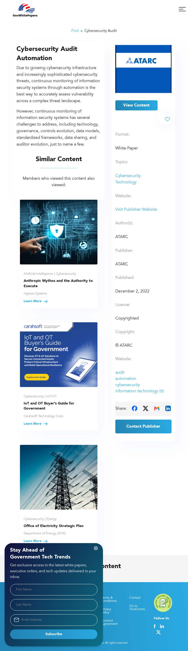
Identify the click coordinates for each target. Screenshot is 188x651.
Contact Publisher (143, 426)
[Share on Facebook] (135, 408)
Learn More (33, 301)
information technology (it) (139, 391)
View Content (136, 105)
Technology (126, 182)
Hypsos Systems (35, 293)
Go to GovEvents (137, 608)
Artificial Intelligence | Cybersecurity (50, 274)
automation (125, 379)
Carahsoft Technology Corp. (44, 416)
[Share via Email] (157, 408)
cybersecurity (127, 385)
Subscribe (53, 634)
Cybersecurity (128, 176)
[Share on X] (146, 408)
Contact (135, 598)
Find (75, 31)
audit (119, 373)
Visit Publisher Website (136, 210)
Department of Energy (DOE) (45, 533)
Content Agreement (109, 622)
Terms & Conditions (109, 599)
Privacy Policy (106, 611)
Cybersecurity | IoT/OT (40, 396)
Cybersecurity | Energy (40, 519)
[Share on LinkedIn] (168, 408)
